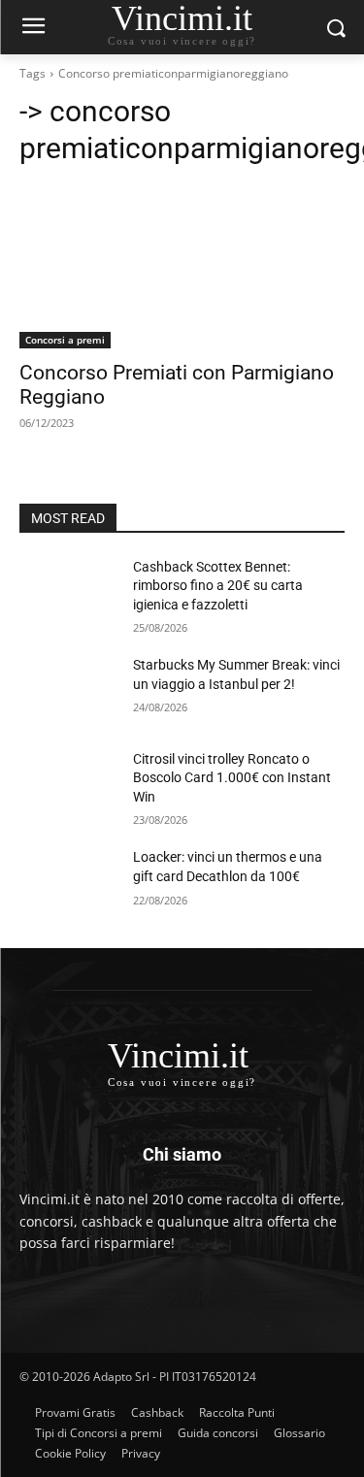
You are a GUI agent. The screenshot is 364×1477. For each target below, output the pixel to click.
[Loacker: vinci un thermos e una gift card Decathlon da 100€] (68, 882)
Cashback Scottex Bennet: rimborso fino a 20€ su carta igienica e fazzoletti (218, 585)
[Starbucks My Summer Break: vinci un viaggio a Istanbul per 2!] (68, 690)
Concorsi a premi (65, 339)
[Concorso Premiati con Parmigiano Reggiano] (182, 266)
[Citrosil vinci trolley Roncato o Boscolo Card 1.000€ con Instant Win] (68, 784)
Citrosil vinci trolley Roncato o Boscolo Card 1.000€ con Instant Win (232, 777)
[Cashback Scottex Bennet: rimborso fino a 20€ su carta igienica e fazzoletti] (68, 592)
